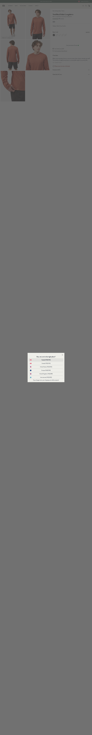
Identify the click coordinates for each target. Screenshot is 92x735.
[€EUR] (46, 370)
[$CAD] (46, 360)
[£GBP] (46, 374)
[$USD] (46, 367)
